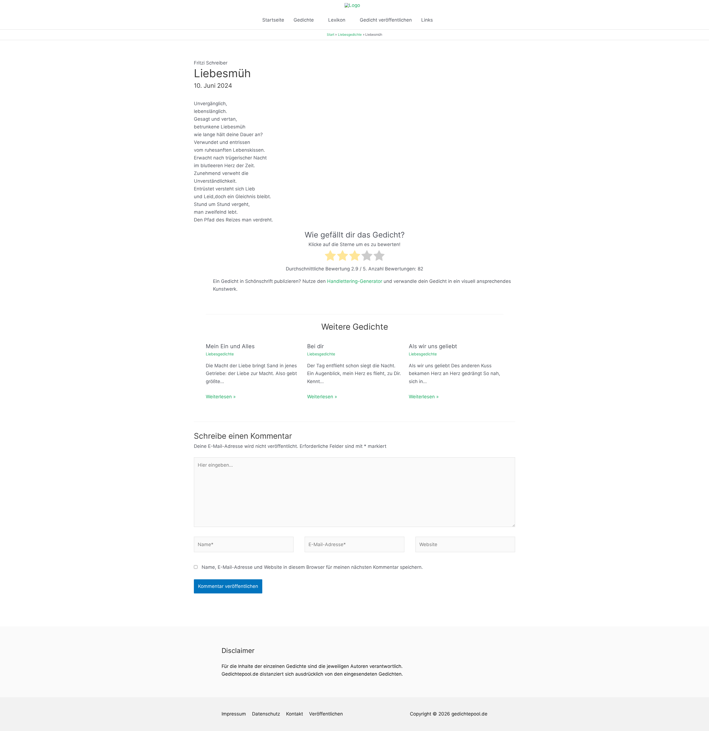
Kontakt (294, 714)
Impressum (234, 714)
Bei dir (315, 346)
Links (427, 20)
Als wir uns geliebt (433, 346)
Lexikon (336, 20)
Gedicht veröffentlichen (386, 20)
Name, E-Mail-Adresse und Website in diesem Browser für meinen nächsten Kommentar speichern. (312, 567)
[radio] (330, 256)
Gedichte (304, 20)
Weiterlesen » (221, 396)
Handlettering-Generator (354, 281)
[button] (444, 20)
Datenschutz (266, 714)
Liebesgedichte (220, 354)
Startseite (273, 20)
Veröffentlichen (326, 714)
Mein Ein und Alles (230, 346)
